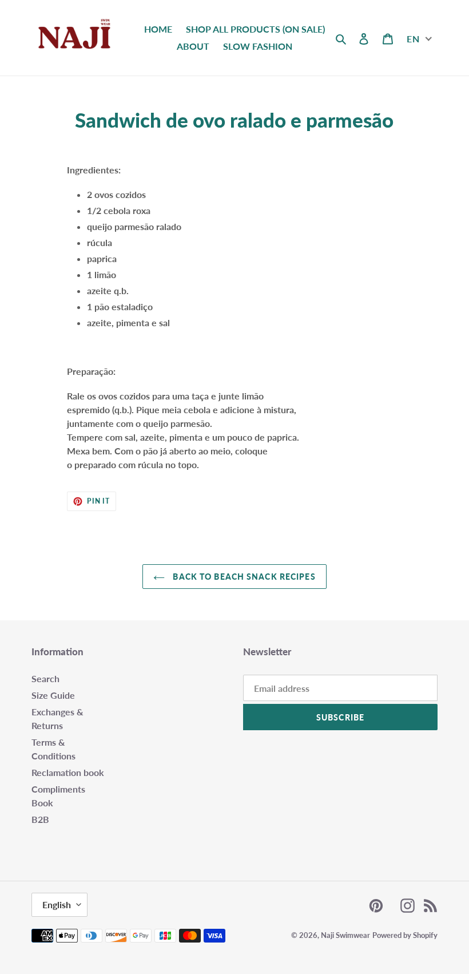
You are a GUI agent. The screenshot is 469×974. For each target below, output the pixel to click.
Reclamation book (67, 772)
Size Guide (53, 695)
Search (45, 678)
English (56, 904)
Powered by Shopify (405, 935)
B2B (40, 819)
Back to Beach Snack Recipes (242, 576)
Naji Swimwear (345, 935)
